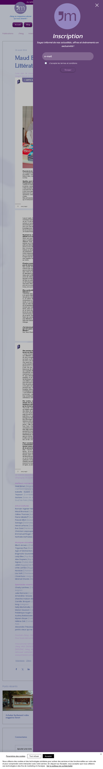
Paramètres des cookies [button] (15, 756)
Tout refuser (34, 756)
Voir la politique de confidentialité (59, 766)
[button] (97, 5)
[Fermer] (100, 754)
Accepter (48, 756)
